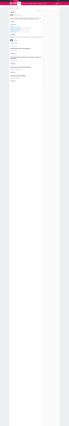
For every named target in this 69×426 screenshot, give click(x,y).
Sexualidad (40, 3)
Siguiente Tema (38, 10)
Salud (22, 3)
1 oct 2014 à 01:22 (20, 15)
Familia (26, 3)
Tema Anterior (13, 10)
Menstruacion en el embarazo (15, 29)
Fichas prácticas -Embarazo (26, 27)
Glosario (45, 3)
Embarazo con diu (13, 31)
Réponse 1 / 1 (12, 37)
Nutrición (30, 3)
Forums (19, 3)
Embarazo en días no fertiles (15, 27)
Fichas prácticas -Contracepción (23, 31)
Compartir (13, 21)
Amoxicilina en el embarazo (15, 28)
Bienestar (35, 3)
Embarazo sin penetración (15, 30)
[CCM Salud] (13, 3)
